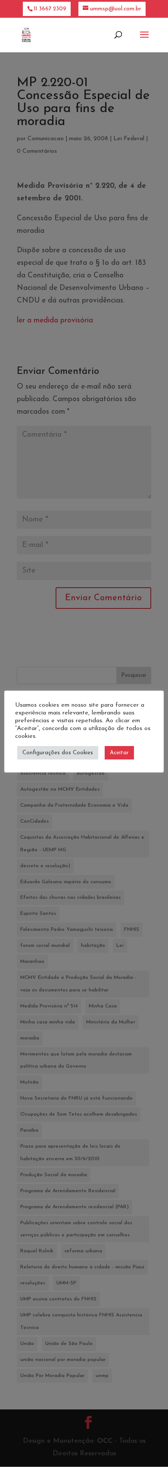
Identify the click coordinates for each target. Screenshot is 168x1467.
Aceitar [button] (119, 753)
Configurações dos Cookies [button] (57, 753)
